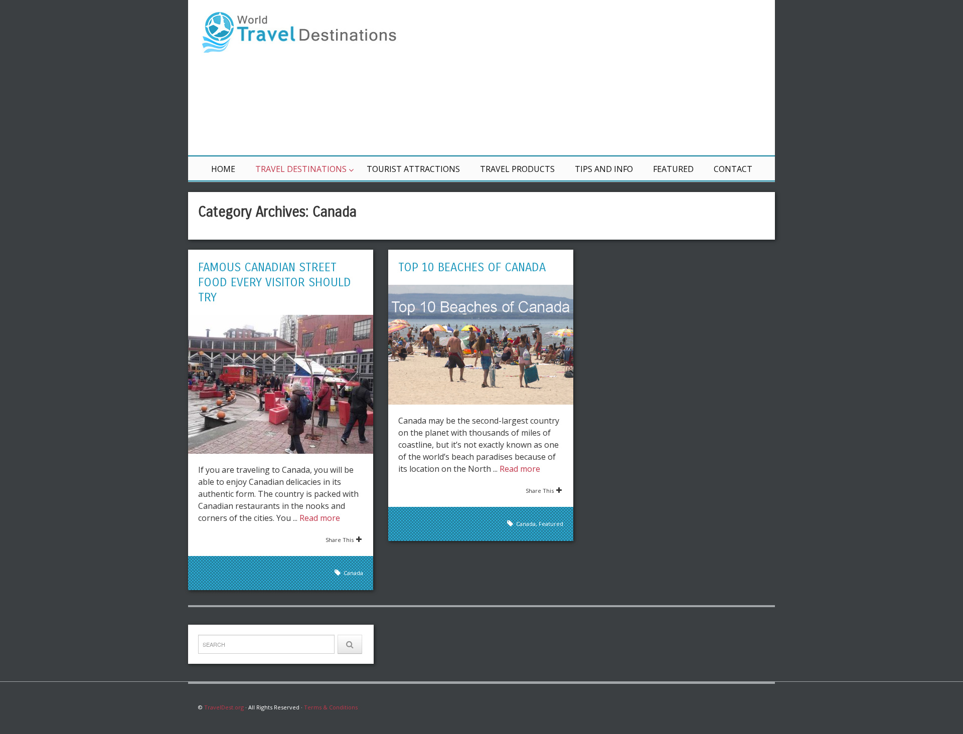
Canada (353, 573)
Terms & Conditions (331, 707)
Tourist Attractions (413, 169)
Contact (733, 169)
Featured (673, 169)
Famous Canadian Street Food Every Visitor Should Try (274, 282)
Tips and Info (604, 169)
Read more (319, 517)
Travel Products (517, 169)
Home (223, 169)
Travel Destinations (301, 169)
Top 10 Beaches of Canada (472, 267)
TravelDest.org (224, 707)
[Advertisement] (602, 78)
